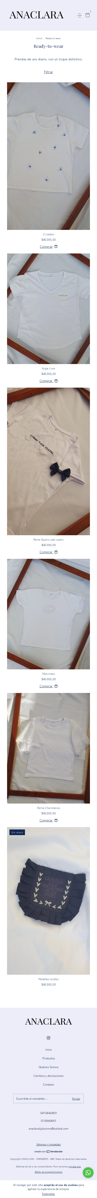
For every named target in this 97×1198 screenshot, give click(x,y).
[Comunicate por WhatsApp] (88, 1172)
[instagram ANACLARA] (48, 1038)
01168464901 (48, 1121)
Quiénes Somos (48, 1067)
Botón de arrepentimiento (48, 1171)
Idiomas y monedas (48, 1144)
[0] (87, 15)
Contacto (48, 1084)
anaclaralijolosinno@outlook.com (49, 1128)
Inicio (39, 38)
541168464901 (48, 1113)
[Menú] (80, 15)
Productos (48, 1058)
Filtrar (48, 71)
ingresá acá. (75, 1166)
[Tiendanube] (48, 1151)
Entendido (48, 1194)
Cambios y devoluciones (49, 1076)
